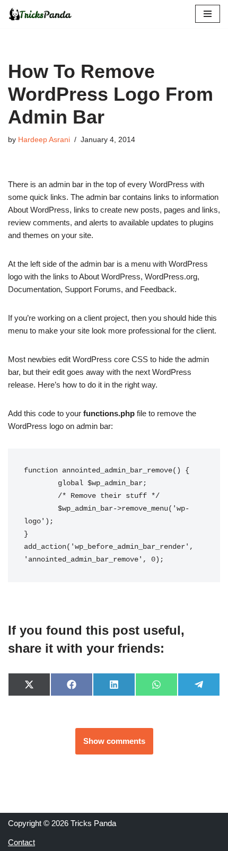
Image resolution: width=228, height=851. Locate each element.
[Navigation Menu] (207, 14)
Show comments (114, 740)
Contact (21, 842)
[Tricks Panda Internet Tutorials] (40, 14)
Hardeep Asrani (44, 140)
